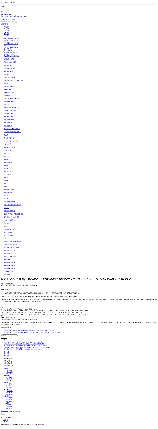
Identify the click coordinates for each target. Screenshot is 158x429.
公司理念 (6, 32)
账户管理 (10, 373)
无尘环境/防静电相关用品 (11, 56)
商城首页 (6, 27)
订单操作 (10, 370)
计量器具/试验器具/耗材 (11, 47)
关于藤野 (6, 28)
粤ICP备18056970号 (38, 424)
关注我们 (6, 396)
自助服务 (10, 379)
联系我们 (6, 35)
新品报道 (6, 30)
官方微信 (10, 398)
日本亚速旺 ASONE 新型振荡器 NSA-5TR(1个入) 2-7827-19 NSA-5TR (24, 344)
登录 (2, 11)
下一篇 (32, 332)
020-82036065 (4, 411)
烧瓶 (6, 19)
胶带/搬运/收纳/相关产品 (11, 52)
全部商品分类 (5, 24)
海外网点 (10, 385)
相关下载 (10, 377)
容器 (5, 45)
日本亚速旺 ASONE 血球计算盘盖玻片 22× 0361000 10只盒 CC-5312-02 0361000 (27, 347)
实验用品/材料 (8, 49)
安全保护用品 (8, 50)
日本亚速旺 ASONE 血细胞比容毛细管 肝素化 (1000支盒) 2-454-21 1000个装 (26, 345)
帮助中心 (6, 368)
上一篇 (29, 330)
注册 (2, 14)
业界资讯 (6, 34)
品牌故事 (10, 394)
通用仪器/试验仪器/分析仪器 (12, 38)
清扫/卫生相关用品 (9, 54)
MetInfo (9, 417)
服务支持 (6, 375)
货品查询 (10, 404)
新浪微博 (10, 401)
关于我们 (6, 389)
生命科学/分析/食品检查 (11, 44)
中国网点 (10, 384)
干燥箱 (3, 19)
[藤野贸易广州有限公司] (15, 16)
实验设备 (6, 42)
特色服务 (6, 403)
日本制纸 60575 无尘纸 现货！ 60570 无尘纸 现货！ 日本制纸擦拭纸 (23, 342)
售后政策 (10, 380)
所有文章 (6, 352)
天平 (9, 19)
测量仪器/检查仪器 (9, 40)
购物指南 (10, 372)
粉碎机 (13, 19)
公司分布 (6, 382)
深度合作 (10, 392)
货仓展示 (10, 387)
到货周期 (10, 406)
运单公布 (10, 408)
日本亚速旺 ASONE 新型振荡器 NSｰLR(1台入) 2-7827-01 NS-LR (22, 349)
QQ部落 (9, 399)
